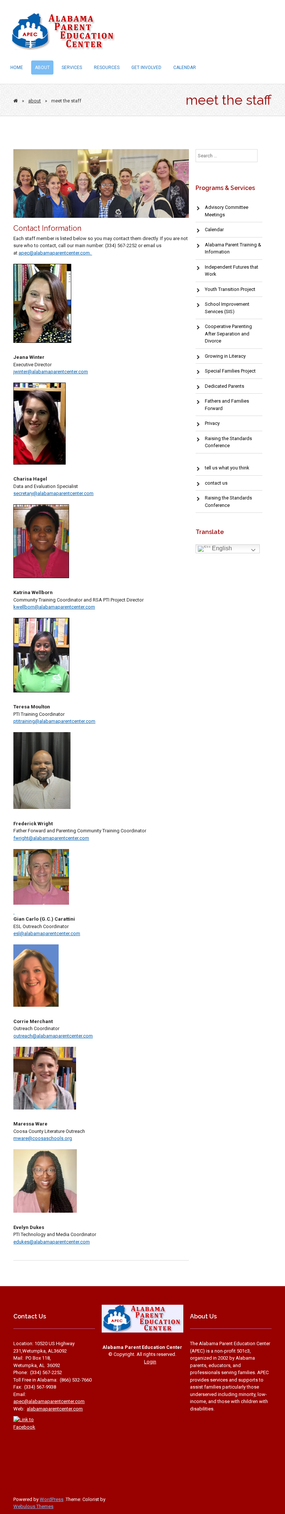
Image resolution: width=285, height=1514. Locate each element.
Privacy (212, 423)
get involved (146, 67)
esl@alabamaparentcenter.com (46, 933)
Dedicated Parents (224, 386)
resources (106, 67)
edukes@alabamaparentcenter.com (51, 1242)
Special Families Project (230, 371)
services (72, 67)
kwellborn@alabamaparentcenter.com (54, 607)
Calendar (184, 67)
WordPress (51, 1499)
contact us (216, 483)
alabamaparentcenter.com (65, 493)
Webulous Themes (33, 1506)
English (221, 548)
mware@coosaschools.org (42, 1138)
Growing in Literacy (225, 356)
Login (150, 1361)
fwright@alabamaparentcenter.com (51, 838)
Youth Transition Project (230, 289)
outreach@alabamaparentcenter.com (53, 1036)
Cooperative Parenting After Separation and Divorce (228, 334)
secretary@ (25, 493)
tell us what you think (227, 468)
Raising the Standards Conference (228, 501)
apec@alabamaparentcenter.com (49, 1401)
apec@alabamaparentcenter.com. (55, 253)
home (16, 67)
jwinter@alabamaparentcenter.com (50, 371)
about (42, 67)
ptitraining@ (26, 721)
